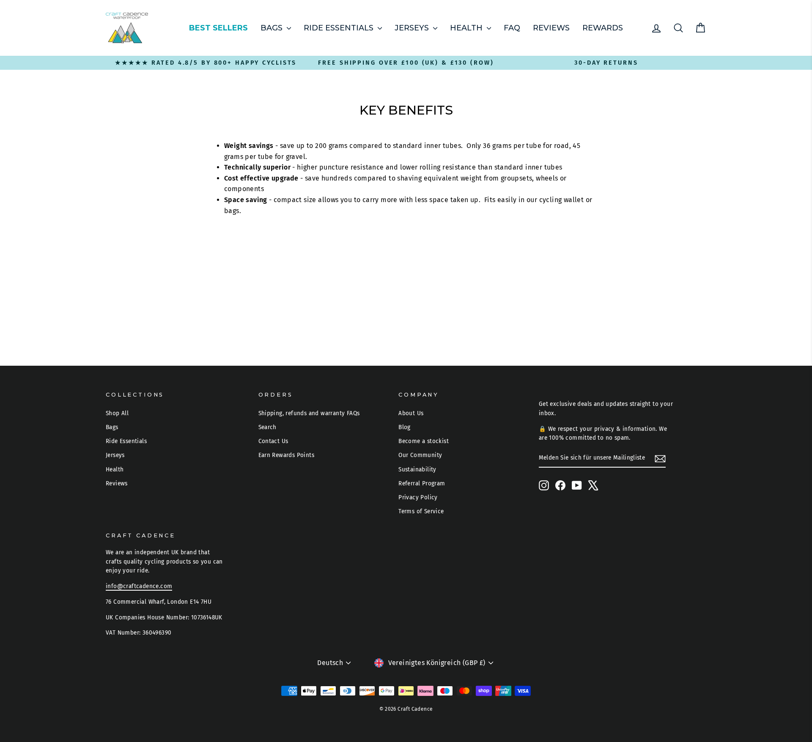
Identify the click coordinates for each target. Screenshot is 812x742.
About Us (410, 413)
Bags (273, 28)
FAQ (512, 28)
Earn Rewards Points (286, 455)
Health (467, 28)
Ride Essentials (340, 28)
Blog (404, 427)
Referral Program (421, 483)
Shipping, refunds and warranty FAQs (309, 413)
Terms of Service (421, 511)
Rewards (602, 28)
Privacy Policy (418, 497)
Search (267, 427)
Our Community (420, 455)
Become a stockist (423, 441)
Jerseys (413, 28)
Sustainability (417, 469)
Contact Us (273, 441)
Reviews (551, 28)
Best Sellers (218, 28)
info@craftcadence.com (139, 586)
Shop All (117, 413)
